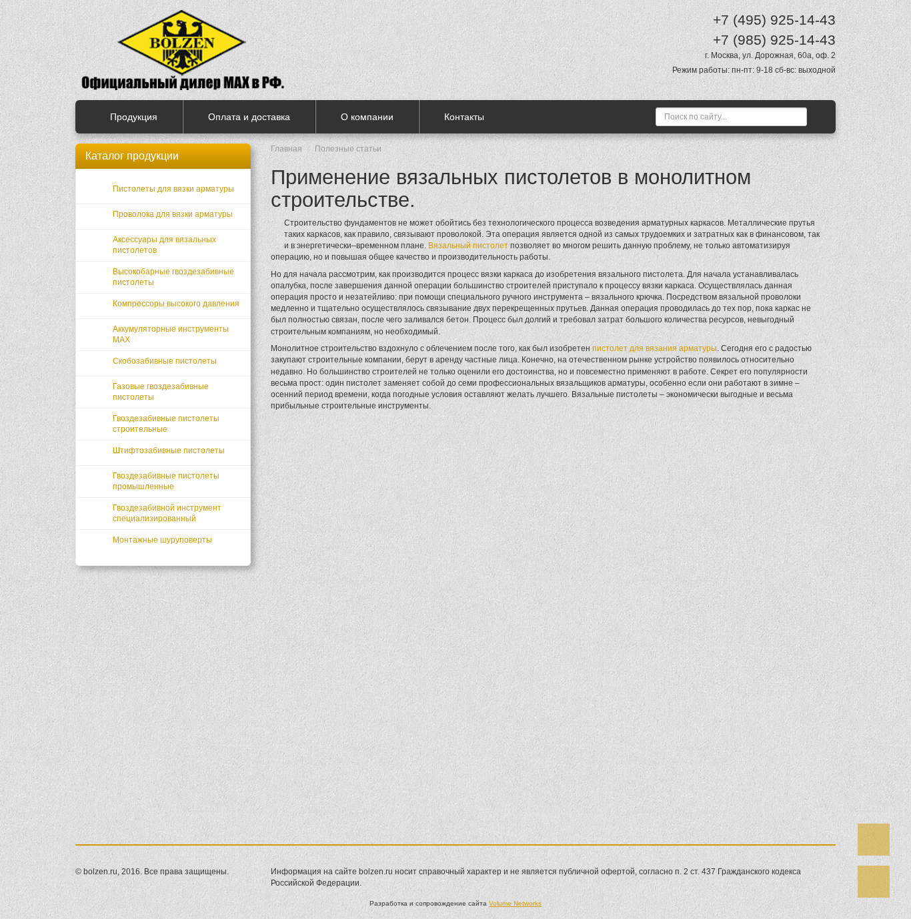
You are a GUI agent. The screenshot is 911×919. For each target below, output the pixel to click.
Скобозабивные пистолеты (165, 361)
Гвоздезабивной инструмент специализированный (167, 513)
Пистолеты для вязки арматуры (173, 189)
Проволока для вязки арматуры (173, 214)
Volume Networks (515, 903)
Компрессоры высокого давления (176, 303)
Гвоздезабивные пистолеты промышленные (166, 481)
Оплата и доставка (249, 116)
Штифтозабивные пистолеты (169, 450)
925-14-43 (774, 19)
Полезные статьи (348, 149)
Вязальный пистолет (468, 245)
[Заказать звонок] (874, 840)
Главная (286, 149)
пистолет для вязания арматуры (654, 348)
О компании (367, 116)
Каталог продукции (132, 156)
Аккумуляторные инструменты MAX (171, 334)
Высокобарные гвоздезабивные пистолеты (173, 277)
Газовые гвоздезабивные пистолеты (161, 392)
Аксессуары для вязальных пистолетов (164, 245)
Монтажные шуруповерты (162, 540)
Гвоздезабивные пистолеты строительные (166, 424)
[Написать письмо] (874, 882)
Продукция (133, 116)
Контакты (464, 116)
